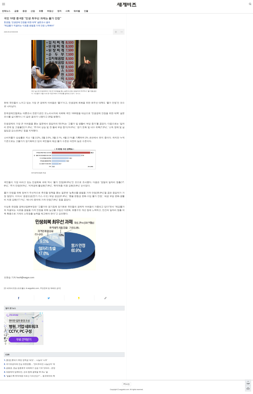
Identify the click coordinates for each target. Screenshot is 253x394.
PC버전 (126, 384)
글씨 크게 (116, 32)
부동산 (50, 10)
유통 (41, 10)
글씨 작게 (122, 32)
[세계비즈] (126, 5)
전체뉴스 (6, 10)
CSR (7, 354)
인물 (86, 10)
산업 (33, 10)
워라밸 (77, 10)
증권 (25, 10)
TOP (248, 383)
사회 (67, 10)
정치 (59, 10)
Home (248, 388)
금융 (16, 10)
